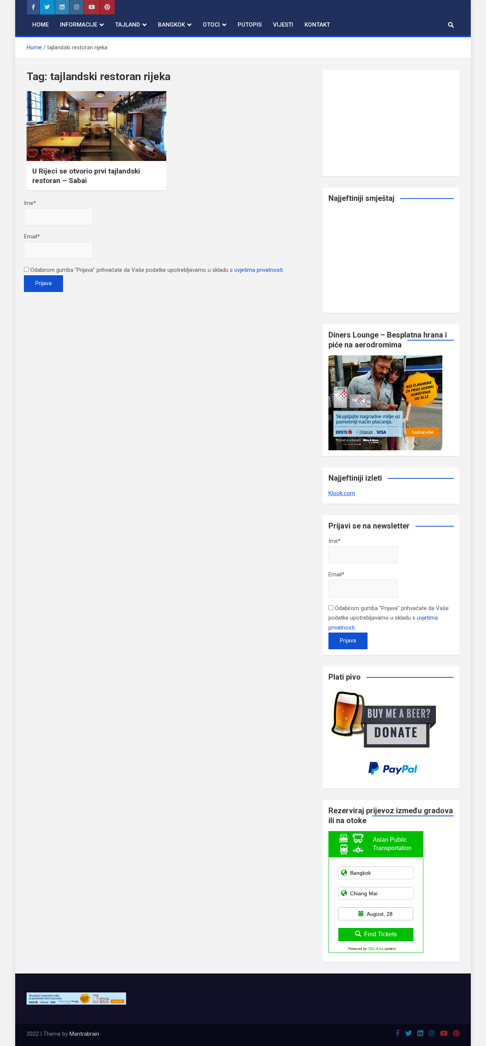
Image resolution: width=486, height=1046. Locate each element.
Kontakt (317, 24)
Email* (32, 236)
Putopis (250, 24)
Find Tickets (380, 934)
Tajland (127, 24)
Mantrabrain (84, 1033)
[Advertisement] (391, 123)
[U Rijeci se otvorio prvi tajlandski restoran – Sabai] (96, 126)
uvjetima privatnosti (258, 270)
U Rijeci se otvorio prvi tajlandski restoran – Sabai (86, 176)
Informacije (78, 24)
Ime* (30, 203)
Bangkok (171, 24)
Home (40, 24)
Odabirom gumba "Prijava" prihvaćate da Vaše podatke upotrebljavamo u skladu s (156, 270)
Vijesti (283, 24)
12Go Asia (375, 949)
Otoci (211, 24)
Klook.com (341, 493)
